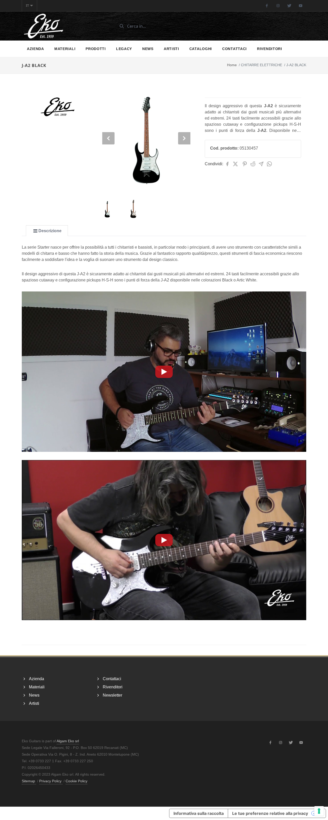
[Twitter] (289, 5)
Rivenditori (269, 49)
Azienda (35, 49)
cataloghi (200, 49)
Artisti (171, 49)
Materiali (64, 49)
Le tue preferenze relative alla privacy (270, 813)
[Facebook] (266, 5)
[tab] (47, 231)
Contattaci (234, 49)
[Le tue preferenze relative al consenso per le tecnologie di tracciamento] (319, 811)
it (27, 5)
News (147, 49)
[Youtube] (300, 5)
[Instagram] (278, 5)
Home (232, 65)
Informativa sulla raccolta (198, 813)
